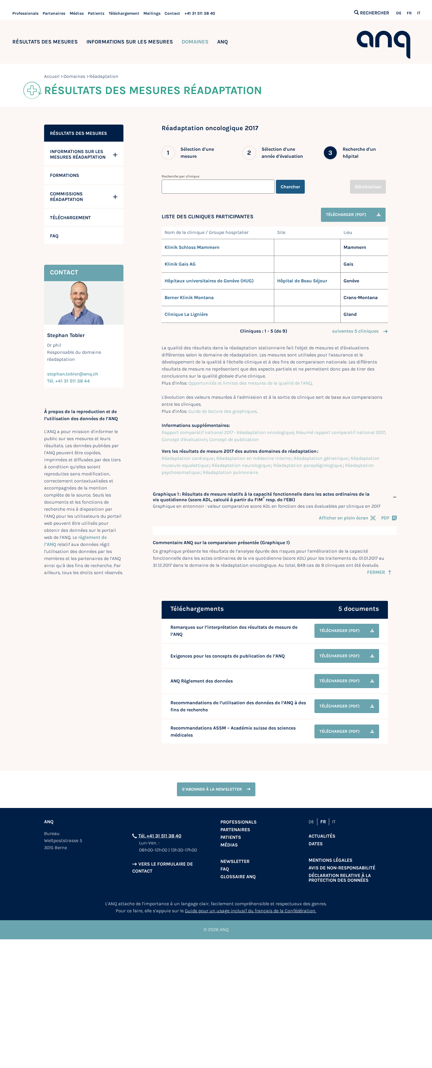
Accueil (51, 76)
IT (418, 13)
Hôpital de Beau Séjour (302, 281)
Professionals (25, 13)
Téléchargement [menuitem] (70, 217)
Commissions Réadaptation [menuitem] (66, 196)
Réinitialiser (368, 187)
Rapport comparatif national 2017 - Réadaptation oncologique (228, 432)
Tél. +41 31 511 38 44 (68, 381)
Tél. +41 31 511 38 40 (159, 836)
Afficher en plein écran (343, 518)
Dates (316, 843)
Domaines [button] (195, 41)
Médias (77, 13)
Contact (172, 13)
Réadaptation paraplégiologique (307, 465)
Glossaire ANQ (238, 876)
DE (398, 13)
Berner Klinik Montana (189, 297)
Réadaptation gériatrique (321, 458)
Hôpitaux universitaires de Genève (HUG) (209, 281)
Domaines (74, 76)
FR (409, 13)
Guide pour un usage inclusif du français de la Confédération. (250, 910)
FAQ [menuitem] (54, 236)
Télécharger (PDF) (346, 214)
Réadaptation (103, 76)
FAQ (224, 869)
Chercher (290, 187)
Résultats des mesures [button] (45, 41)
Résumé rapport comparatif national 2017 (340, 432)
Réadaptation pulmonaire (230, 472)
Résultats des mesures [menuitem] (78, 133)
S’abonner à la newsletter (212, 789)
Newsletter (235, 861)
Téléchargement (124, 13)
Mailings (151, 13)
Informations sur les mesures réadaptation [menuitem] (78, 154)
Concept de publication (234, 439)
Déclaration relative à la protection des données (340, 878)
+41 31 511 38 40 (200, 13)
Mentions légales (330, 860)
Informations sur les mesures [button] (129, 41)
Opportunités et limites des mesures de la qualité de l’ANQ (250, 383)
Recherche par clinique (180, 176)
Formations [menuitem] (64, 175)
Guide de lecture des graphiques (222, 411)
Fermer (376, 572)
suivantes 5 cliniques (355, 331)
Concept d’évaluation (184, 439)
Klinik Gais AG (180, 264)
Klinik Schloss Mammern (192, 247)
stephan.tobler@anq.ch (72, 374)
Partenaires (54, 13)
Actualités (322, 836)
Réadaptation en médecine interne (253, 458)
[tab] (275, 497)
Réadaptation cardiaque (187, 458)
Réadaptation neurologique (241, 465)
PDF (385, 518)
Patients (96, 13)
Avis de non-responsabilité (342, 868)
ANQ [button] (222, 41)
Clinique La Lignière (186, 314)
